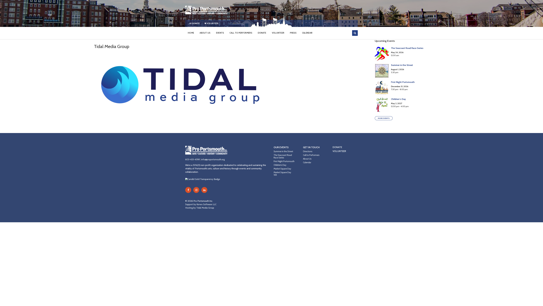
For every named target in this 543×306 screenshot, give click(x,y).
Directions (307, 151)
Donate (337, 147)
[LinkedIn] (204, 190)
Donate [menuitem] (196, 23)
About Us (307, 159)
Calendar (307, 162)
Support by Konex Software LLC (200, 204)
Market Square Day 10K (282, 173)
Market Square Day (282, 168)
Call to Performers (311, 155)
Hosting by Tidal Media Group (199, 207)
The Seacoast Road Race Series (407, 48)
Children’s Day (398, 99)
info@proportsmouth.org (213, 159)
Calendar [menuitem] (307, 33)
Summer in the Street (402, 65)
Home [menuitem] (191, 33)
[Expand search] (355, 33)
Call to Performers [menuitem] (241, 33)
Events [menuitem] (220, 33)
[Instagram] (196, 190)
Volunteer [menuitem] (212, 23)
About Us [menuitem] (205, 33)
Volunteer (339, 151)
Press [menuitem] (293, 33)
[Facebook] (188, 190)
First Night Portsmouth (403, 82)
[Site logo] (206, 14)
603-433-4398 (192, 159)
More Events (384, 118)
